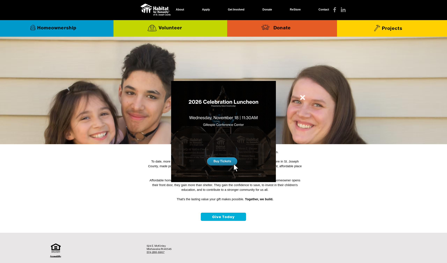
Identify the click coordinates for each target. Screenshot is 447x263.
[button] (302, 97)
